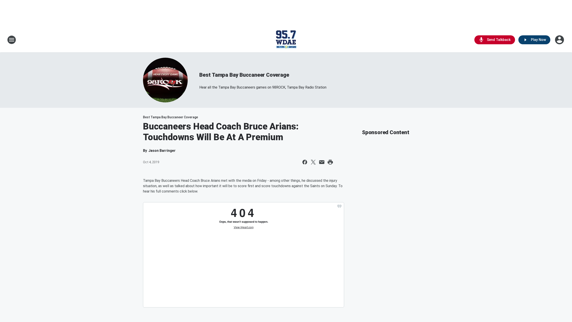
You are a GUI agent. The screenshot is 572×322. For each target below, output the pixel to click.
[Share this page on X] (313, 162)
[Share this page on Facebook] (305, 162)
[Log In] (560, 39)
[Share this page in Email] (322, 162)
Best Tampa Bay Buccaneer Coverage (244, 75)
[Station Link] (286, 39)
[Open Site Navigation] (11, 39)
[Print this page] (330, 162)
